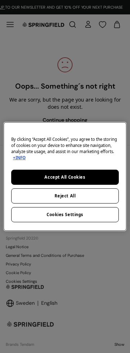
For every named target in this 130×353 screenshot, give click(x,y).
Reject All (65, 195)
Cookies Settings (65, 214)
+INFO (19, 157)
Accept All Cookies (64, 177)
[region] (65, 176)
